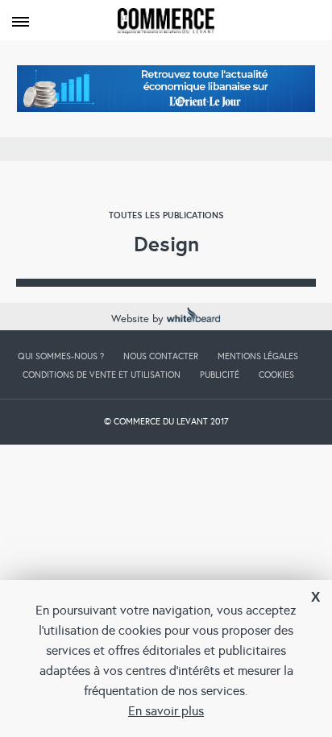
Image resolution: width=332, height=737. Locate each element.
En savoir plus (166, 710)
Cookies (276, 374)
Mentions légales (258, 356)
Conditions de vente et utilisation (102, 374)
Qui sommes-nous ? (61, 356)
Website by (139, 319)
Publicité (219, 374)
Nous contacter (160, 356)
